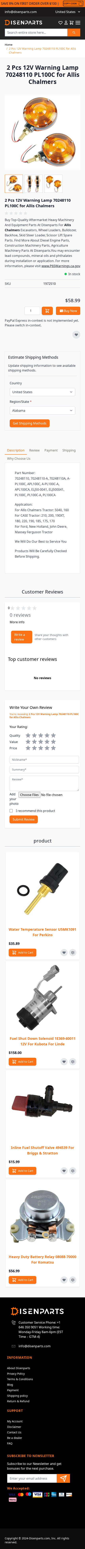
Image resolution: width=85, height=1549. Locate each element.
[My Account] (66, 22)
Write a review (19, 637)
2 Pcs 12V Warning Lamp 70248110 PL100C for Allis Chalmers (42, 50)
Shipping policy (17, 1396)
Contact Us (14, 1432)
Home (8, 44)
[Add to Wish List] (76, 335)
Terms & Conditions (20, 1379)
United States (65, 12)
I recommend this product (35, 811)
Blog (10, 1384)
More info (17, 622)
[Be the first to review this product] (42, 213)
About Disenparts (18, 1368)
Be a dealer (14, 1438)
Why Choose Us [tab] (18, 458)
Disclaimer (14, 1427)
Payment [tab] (51, 450)
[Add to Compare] (72, 952)
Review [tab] (34, 450)
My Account (15, 1421)
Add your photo (14, 799)
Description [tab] (16, 450)
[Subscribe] (63, 1478)
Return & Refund (18, 1401)
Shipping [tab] (69, 450)
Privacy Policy (16, 1373)
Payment (13, 1390)
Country (16, 383)
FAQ (9, 1443)
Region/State (21, 401)
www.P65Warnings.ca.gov (61, 266)
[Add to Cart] (47, 311)
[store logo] (23, 22)
